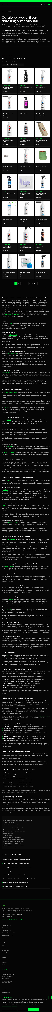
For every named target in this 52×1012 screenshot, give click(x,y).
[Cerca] (42, 4)
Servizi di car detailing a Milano (12, 919)
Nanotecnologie (11, 539)
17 (26, 283)
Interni (9, 420)
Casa (3, 960)
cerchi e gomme (7, 372)
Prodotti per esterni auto (8, 822)
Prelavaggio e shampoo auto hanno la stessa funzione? (17, 867)
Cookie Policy (14, 1005)
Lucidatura (7, 480)
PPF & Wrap (4, 952)
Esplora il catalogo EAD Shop (9, 847)
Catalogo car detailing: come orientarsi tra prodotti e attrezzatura (17, 820)
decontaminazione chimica (10, 392)
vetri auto (6, 407)
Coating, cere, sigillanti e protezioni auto (12, 829)
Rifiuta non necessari (9, 1009)
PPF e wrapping (9, 566)
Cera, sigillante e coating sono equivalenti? (14, 874)
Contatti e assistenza (6, 972)
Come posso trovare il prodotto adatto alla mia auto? (16, 863)
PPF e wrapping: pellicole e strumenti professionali (14, 831)
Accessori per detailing (8, 833)
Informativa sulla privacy (7, 990)
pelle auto (9, 446)
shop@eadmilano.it (6, 978)
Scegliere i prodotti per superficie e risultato (12, 837)
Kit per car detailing (7, 835)
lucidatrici (5, 490)
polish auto (5, 505)
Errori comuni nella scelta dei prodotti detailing (13, 845)
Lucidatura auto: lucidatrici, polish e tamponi (13, 827)
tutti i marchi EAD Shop (42, 716)
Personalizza (23, 1009)
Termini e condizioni (6, 992)
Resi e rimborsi (5, 994)
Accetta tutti (34, 1009)
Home (3, 11)
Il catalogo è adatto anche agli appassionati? (14, 886)
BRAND (3, 964)
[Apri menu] (3, 4)
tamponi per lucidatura (14, 522)
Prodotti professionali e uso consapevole (12, 843)
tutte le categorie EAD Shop (12, 314)
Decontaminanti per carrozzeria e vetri (11, 824)
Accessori (10, 599)
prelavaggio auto (13, 335)
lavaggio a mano (12, 353)
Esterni (10, 323)
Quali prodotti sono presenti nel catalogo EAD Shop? (16, 859)
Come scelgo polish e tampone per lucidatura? (15, 871)
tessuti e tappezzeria (9, 452)
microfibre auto (7, 609)
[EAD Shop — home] (8, 4)
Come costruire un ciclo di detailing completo (13, 841)
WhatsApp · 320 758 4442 (8, 974)
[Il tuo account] (44, 4)
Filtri (6, 64)
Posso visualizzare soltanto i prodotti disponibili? (15, 882)
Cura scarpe (4, 962)
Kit (8, 655)
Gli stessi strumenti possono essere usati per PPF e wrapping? (18, 878)
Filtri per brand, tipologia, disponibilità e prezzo (13, 839)
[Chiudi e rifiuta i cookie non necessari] (49, 997)
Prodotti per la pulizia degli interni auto (11, 826)
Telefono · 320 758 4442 (7, 976)
